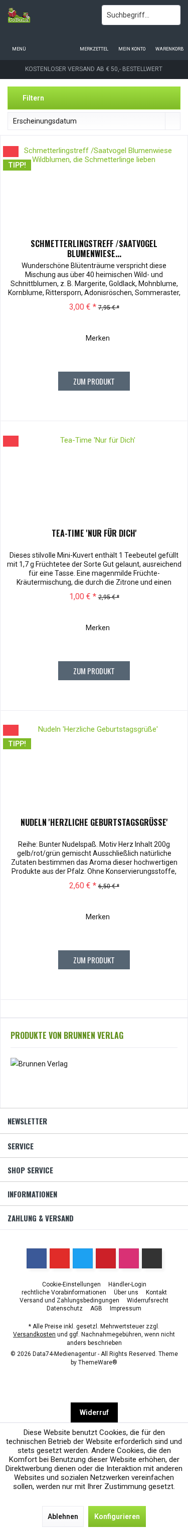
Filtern (32, 98)
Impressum (125, 1308)
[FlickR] (152, 1258)
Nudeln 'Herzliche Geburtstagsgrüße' (94, 822)
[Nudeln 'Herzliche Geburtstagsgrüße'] (94, 770)
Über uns (126, 1292)
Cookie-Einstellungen (71, 1284)
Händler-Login (127, 1284)
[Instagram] (129, 1258)
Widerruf (94, 1412)
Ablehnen (63, 1516)
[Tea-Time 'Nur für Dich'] (94, 481)
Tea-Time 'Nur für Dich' (94, 533)
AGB (96, 1308)
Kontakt (156, 1292)
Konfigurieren (117, 1516)
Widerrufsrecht (147, 1300)
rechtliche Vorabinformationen (64, 1292)
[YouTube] (60, 1258)
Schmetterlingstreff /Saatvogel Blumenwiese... (94, 249)
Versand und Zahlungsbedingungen (69, 1300)
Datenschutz (65, 1308)
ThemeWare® (97, 1362)
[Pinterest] (106, 1258)
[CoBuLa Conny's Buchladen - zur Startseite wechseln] (47, 15)
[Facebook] (37, 1258)
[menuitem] (169, 42)
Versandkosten (34, 1334)
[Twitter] (83, 1258)
